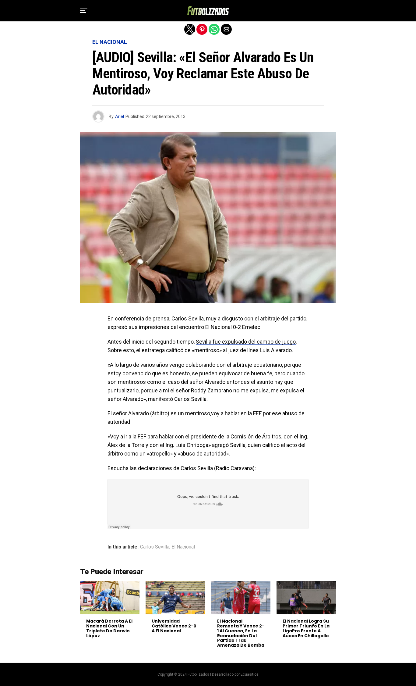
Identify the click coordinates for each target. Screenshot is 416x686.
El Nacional (183, 547)
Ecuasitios (250, 674)
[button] (83, 11)
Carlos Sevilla (154, 547)
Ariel (119, 116)
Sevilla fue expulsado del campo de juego (246, 341)
